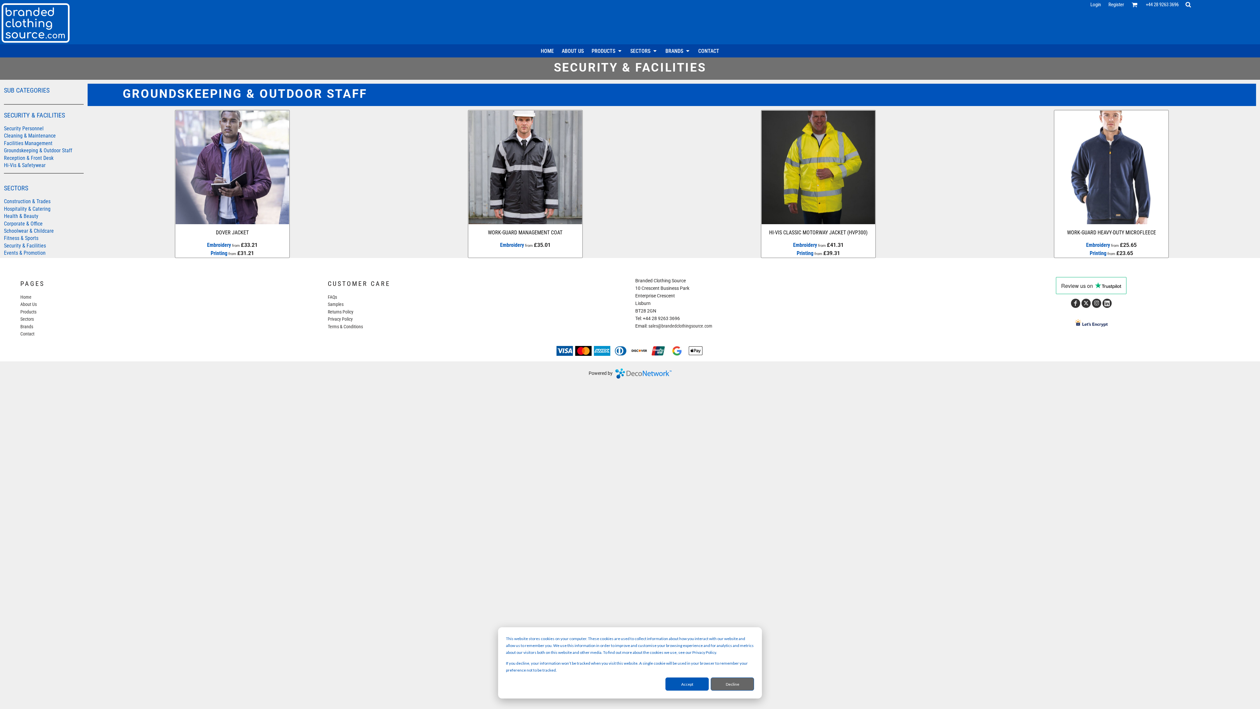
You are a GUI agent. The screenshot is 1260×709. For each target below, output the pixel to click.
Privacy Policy (340, 319)
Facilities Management (28, 143)
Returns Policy (340, 311)
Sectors (27, 319)
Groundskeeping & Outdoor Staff (38, 150)
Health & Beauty (21, 216)
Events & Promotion (25, 253)
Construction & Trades (27, 201)
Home (26, 297)
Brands (26, 326)
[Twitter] (1086, 303)
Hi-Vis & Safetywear (25, 165)
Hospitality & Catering (27, 209)
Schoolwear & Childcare (29, 231)
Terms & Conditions (345, 326)
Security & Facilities (25, 246)
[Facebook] (1075, 303)
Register (1116, 5)
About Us (28, 304)
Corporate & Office (23, 224)
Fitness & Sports (21, 238)
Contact (27, 333)
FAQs (332, 297)
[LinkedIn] (1107, 303)
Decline (732, 684)
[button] (1135, 5)
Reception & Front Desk (28, 158)
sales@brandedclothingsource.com (680, 326)
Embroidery (219, 245)
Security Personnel (24, 128)
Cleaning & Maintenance (30, 136)
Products (28, 311)
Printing (219, 253)
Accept (687, 684)
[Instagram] (1096, 303)
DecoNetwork (643, 373)
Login (1095, 5)
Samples (336, 304)
